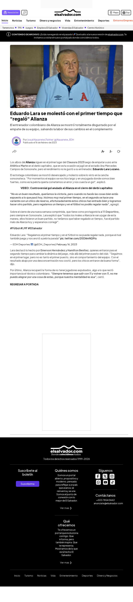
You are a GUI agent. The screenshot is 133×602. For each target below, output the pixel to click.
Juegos (29, 27)
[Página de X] (104, 477)
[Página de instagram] (112, 477)
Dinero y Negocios (107, 575)
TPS (20, 27)
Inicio (5, 20)
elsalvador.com (115, 34)
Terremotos (8, 27)
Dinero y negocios (50, 20)
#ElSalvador (35, 228)
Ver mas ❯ (66, 507)
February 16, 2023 (66, 244)
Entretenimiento (84, 20)
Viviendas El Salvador (72, 27)
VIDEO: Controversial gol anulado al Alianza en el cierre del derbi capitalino (67, 187)
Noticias (17, 20)
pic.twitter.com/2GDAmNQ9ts (78, 238)
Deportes (103, 20)
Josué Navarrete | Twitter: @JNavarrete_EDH (50, 139)
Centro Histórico (95, 27)
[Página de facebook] (97, 477)
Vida (67, 20)
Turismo (31, 20)
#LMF (23, 228)
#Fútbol (15, 228)
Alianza (30, 162)
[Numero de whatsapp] (98, 483)
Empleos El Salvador (47, 27)
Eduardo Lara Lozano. (106, 169)
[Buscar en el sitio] (24, 12)
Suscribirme (28, 483)
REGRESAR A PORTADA (24, 284)
